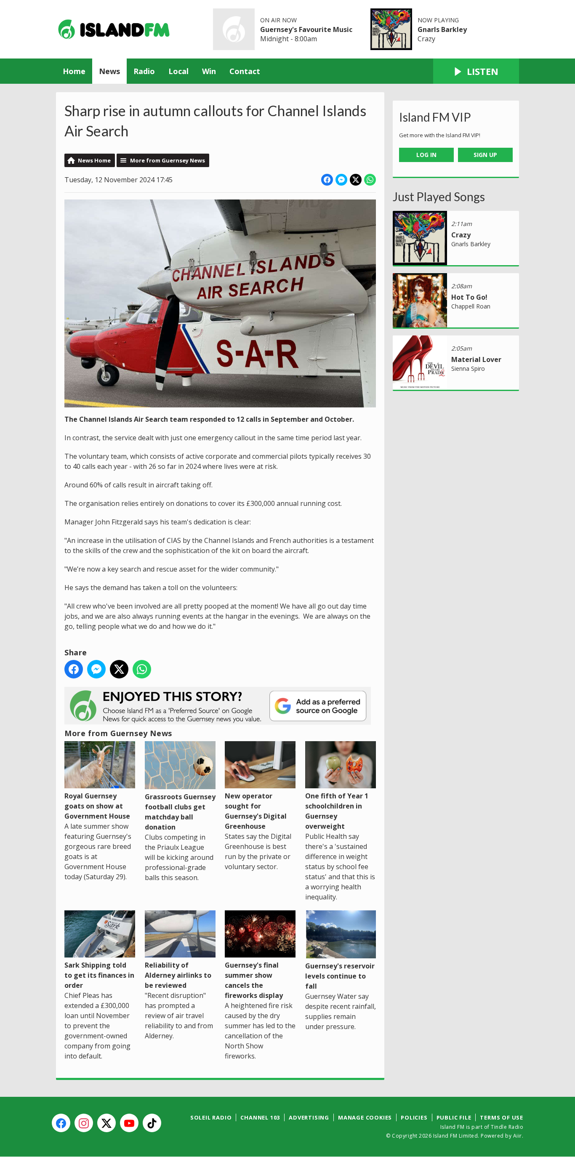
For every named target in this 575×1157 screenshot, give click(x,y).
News (109, 71)
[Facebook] (61, 1123)
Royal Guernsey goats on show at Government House (97, 806)
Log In (426, 155)
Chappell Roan (470, 306)
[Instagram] (84, 1123)
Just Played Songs (439, 196)
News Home (94, 160)
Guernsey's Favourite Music (306, 29)
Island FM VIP (435, 117)
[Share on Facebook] (327, 180)
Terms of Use (501, 1117)
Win (209, 71)
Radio (144, 71)
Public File (454, 1117)
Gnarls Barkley (442, 29)
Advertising (309, 1117)
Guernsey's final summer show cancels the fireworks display (254, 980)
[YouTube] (129, 1123)
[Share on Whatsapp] (370, 180)
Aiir (517, 1135)
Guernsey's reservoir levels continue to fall (340, 976)
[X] (106, 1123)
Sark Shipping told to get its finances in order (99, 975)
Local (178, 71)
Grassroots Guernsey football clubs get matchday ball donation (180, 812)
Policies (414, 1117)
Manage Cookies (365, 1117)
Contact (244, 71)
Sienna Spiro (468, 368)
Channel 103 (260, 1117)
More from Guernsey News (167, 160)
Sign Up (485, 155)
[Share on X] (356, 180)
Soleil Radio (211, 1117)
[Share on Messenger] (341, 180)
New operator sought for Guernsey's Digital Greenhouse (256, 811)
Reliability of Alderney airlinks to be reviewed (178, 975)
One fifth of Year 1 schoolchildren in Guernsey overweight (336, 811)
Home (74, 71)
